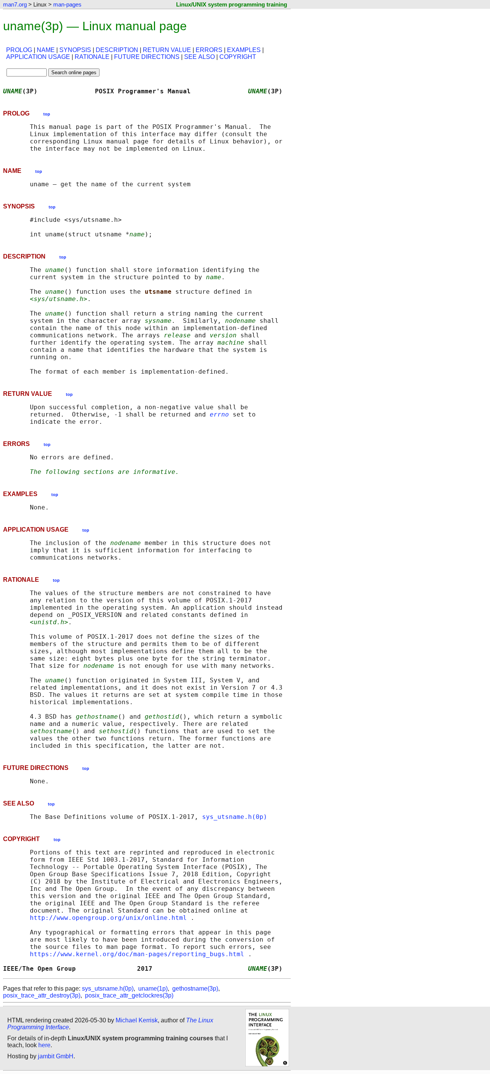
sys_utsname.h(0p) (234, 816)
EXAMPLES (244, 50)
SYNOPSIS (75, 50)
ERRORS (209, 50)
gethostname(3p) (195, 988)
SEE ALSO (199, 57)
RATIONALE (92, 57)
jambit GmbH (56, 1056)
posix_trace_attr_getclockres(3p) (129, 995)
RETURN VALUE (167, 50)
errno (219, 414)
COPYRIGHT (237, 57)
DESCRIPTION (117, 50)
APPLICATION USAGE (38, 57)
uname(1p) (153, 988)
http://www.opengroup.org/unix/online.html (108, 917)
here (44, 1045)
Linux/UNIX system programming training (231, 4)
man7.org (15, 4)
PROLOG (19, 50)
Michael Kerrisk (137, 1020)
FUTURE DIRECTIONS (147, 57)
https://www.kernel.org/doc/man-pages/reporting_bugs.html (137, 954)
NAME (46, 50)
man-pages (67, 4)
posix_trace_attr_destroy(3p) (41, 995)
